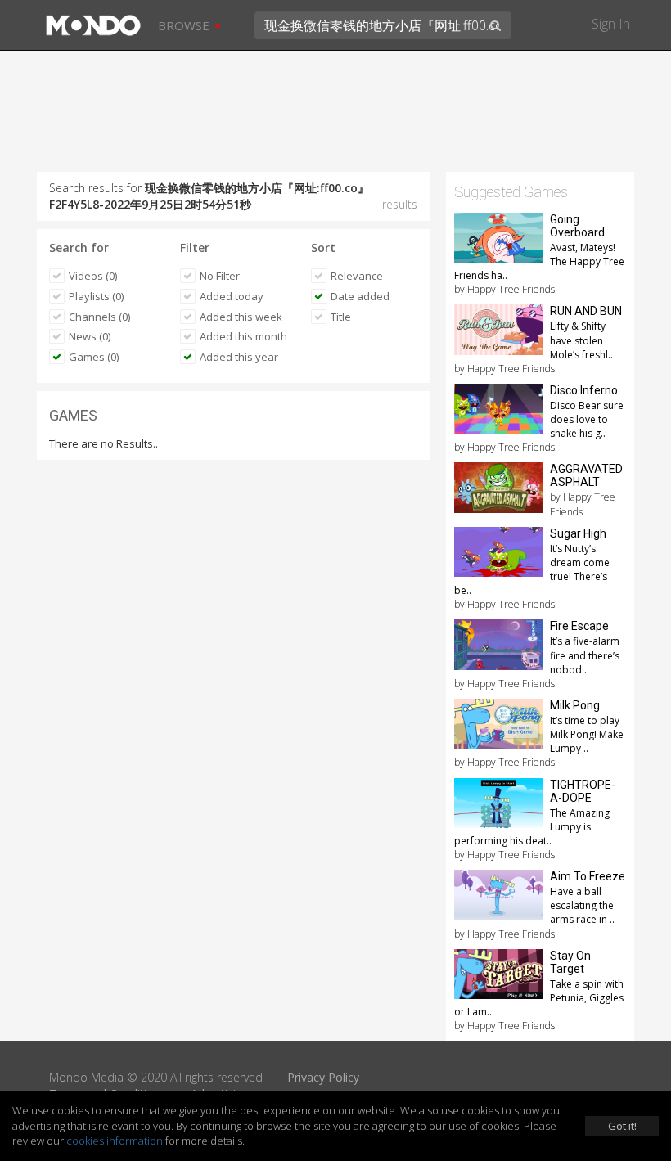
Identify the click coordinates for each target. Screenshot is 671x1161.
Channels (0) (99, 316)
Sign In (611, 24)
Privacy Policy (323, 1077)
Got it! (622, 1125)
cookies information (114, 1140)
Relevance (357, 275)
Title (341, 316)
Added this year (239, 356)
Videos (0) (93, 275)
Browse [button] (185, 25)
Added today (231, 296)
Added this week (241, 316)
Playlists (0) (96, 296)
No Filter (220, 275)
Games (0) (94, 356)
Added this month (243, 336)
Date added (360, 296)
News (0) (89, 336)
